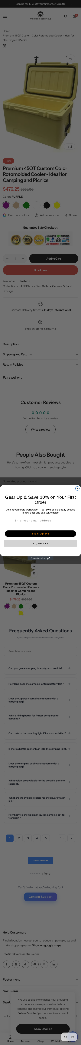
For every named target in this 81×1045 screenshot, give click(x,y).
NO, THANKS (40, 543)
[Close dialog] (77, 488)
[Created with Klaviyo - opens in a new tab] (40, 558)
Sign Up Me (40, 533)
